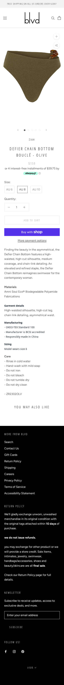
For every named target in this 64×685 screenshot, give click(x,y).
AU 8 (22, 189)
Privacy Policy (13, 480)
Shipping (9, 467)
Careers (9, 474)
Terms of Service (15, 487)
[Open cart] (59, 18)
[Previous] (17, 130)
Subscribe (16, 627)
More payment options (32, 240)
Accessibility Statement (19, 493)
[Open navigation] (5, 18)
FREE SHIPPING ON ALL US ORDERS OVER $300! (32, 3)
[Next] (46, 130)
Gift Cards (10, 454)
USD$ (30, 667)
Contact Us (11, 448)
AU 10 (36, 189)
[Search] (53, 18)
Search (8, 442)
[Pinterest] (22, 651)
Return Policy (12, 461)
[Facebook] (5, 651)
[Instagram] (14, 651)
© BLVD (32, 676)
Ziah (32, 139)
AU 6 (9, 189)
